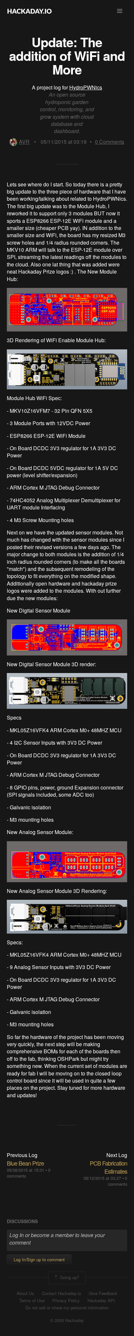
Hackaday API (101, 1300)
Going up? (69, 1277)
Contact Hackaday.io (61, 1293)
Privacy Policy (66, 1300)
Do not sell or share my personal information (67, 1308)
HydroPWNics (85, 87)
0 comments (117, 1181)
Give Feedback (103, 1293)
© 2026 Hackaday (67, 1320)
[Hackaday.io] (29, 11)
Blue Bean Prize (25, 1163)
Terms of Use (32, 1300)
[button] (120, 11)
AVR (24, 141)
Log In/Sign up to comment (39, 1259)
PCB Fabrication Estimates (108, 1167)
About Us (25, 1293)
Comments (109, 141)
